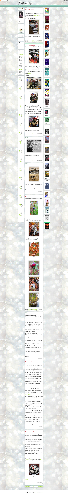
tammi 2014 (20, 189)
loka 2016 (20, 152)
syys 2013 (20, 194)
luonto (29, 310)
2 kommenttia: (35, 482)
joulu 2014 (20, 177)
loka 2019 (20, 116)
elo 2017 (20, 142)
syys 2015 (20, 167)
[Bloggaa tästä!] (39, 40)
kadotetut (32, 41)
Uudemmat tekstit (27, 486)
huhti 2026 (20, 80)
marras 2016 (20, 151)
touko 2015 (20, 171)
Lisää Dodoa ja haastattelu (20, 62)
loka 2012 (20, 206)
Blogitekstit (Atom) (35, 488)
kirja (33, 41)
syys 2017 (20, 141)
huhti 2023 (20, 96)
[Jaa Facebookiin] (40, 40)
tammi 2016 (20, 162)
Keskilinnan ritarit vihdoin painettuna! (31, 165)
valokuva (38, 310)
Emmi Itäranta (29, 41)
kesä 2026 (20, 79)
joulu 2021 (20, 104)
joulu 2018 (20, 126)
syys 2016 (20, 153)
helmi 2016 (20, 161)
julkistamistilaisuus (40, 483)
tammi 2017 (20, 149)
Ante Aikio (29, 483)
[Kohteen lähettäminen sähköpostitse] (38, 40)
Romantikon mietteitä (28, 361)
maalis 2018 (20, 134)
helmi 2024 (20, 89)
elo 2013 (20, 195)
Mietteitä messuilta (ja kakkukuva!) (31, 431)
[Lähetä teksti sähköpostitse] (37, 40)
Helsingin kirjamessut (30, 134)
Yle (41, 41)
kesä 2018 (20, 132)
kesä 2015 (20, 170)
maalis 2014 (20, 187)
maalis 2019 (20, 124)
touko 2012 (20, 212)
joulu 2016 (20, 150)
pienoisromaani (40, 134)
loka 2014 (20, 179)
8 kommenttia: (35, 133)
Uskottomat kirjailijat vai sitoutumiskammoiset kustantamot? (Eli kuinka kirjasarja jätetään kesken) (21, 54)
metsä (31, 310)
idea (28, 310)
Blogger (42, 492)
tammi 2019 (20, 125)
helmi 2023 (20, 98)
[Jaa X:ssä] (40, 40)
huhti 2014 (20, 186)
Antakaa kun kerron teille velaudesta (21, 69)
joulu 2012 (20, 204)
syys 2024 (20, 87)
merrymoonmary (36, 492)
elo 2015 (20, 168)
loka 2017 (20, 140)
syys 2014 (20, 180)
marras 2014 (20, 178)
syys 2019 (20, 117)
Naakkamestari (36, 134)
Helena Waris (33, 483)
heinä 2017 (20, 143)
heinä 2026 (20, 78)
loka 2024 (20, 86)
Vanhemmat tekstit (40, 486)
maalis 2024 (20, 88)
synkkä (34, 310)
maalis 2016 (20, 160)
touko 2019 (20, 122)
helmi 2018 (20, 135)
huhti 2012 (20, 213)
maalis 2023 (20, 97)
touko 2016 (20, 158)
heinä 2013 (20, 196)
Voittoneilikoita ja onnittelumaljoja (30, 45)
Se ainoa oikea (27, 314)
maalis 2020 (20, 113)
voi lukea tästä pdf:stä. (30, 73)
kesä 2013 (20, 197)
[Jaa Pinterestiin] (41, 40)
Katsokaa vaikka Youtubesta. (28, 394)
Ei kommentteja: (35, 309)
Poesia (38, 41)
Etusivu (34, 486)
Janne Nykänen (36, 483)
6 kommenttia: (35, 40)
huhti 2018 (20, 133)
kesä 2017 (20, 144)
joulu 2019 (20, 114)
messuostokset (36, 41)
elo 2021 (20, 106)
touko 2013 (20, 198)
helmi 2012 (20, 215)
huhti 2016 (20, 159)
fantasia (31, 483)
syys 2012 (20, 207)
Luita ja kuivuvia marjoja (29, 196)
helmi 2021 (20, 108)
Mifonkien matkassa (25, 3)
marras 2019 (20, 115)
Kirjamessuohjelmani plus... (29, 138)
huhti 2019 (20, 123)
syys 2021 (20, 105)
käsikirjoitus (34, 134)
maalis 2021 (20, 107)
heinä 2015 (20, 169)
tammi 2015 (20, 176)
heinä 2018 (20, 131)
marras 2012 (20, 205)
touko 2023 (20, 95)
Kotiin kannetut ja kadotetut (29, 9)
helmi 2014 (20, 188)
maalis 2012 (20, 214)
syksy (32, 310)
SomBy (41, 459)
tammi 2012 (20, 216)
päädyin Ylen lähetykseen (36, 15)
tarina (40, 41)
